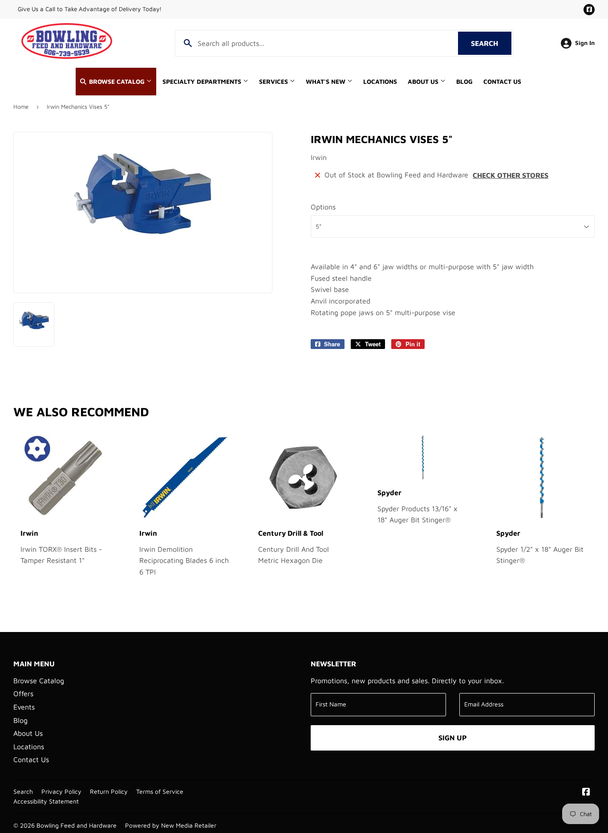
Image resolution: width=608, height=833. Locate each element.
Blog (464, 81)
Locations (380, 81)
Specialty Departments (202, 81)
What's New (326, 81)
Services (274, 81)
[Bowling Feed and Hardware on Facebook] (586, 792)
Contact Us (502, 81)
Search (491, 43)
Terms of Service (159, 791)
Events (24, 707)
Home (20, 106)
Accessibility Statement (46, 801)
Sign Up (452, 738)
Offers (23, 693)
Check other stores (510, 175)
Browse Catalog (116, 81)
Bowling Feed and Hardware (76, 825)
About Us (424, 81)
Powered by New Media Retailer (170, 825)
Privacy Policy (61, 791)
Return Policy (109, 791)
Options (323, 207)
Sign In (585, 42)
